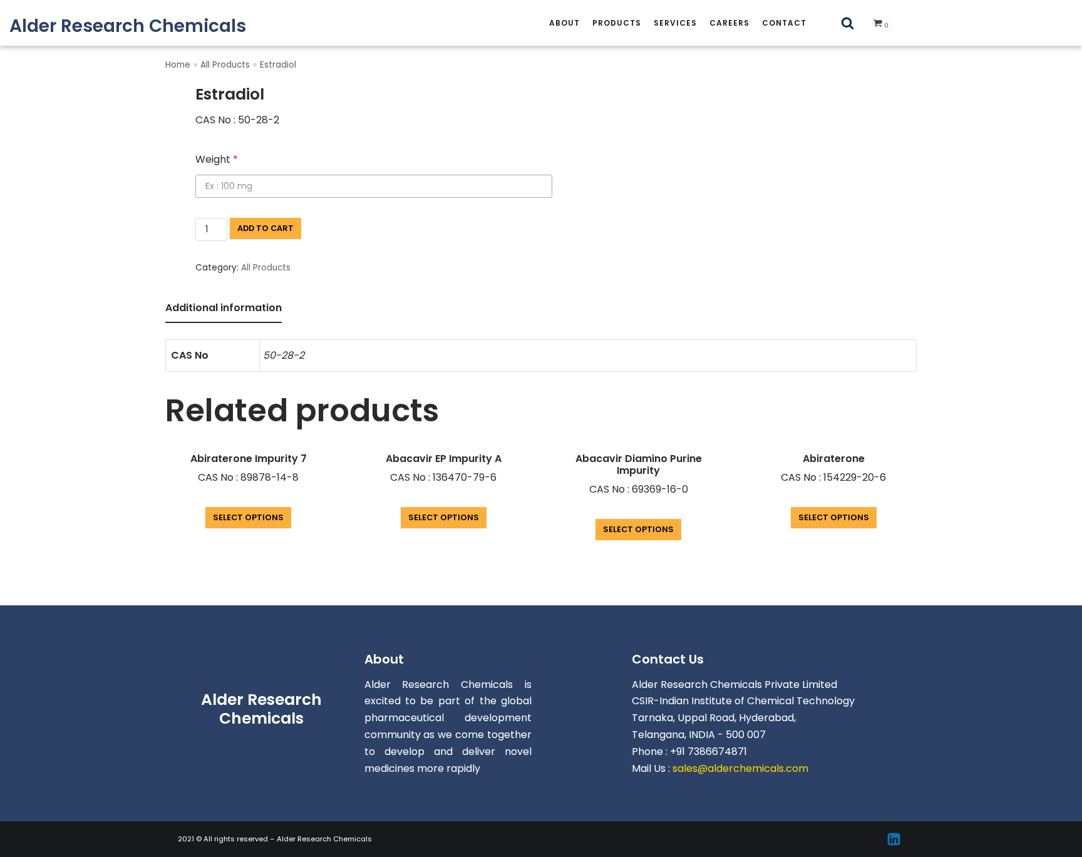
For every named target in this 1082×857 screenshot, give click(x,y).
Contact (784, 23)
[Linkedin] (894, 839)
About (564, 23)
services (675, 23)
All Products (225, 65)
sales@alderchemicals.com (740, 768)
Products (616, 23)
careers (729, 23)
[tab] (223, 309)
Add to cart (265, 228)
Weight (216, 159)
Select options (248, 517)
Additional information (223, 307)
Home (177, 65)
